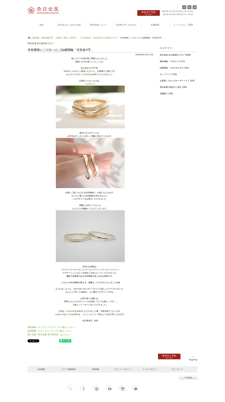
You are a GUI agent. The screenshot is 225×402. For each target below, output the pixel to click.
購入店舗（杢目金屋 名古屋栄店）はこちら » (49, 334)
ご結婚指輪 (85, 74)
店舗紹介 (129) (166, 93)
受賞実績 (95, 369)
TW (194, 7)
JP (184, 7)
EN (189, 7)
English (189, 377)
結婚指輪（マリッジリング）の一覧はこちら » (50, 331)
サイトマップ (177, 369)
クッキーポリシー (149, 369)
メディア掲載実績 (68, 369)
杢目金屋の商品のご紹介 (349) (173, 87)
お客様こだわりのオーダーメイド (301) (177, 80)
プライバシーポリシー (123, 369)
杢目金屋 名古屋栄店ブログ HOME (175, 55)
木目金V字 (90, 84)
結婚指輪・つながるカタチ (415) (174, 68)
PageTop (193, 359)
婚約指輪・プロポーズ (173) (172, 61)
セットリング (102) (168, 74)
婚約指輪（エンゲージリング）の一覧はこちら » (51, 327)
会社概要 (41, 369)
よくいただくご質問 (183, 24)
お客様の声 (127, 24)
